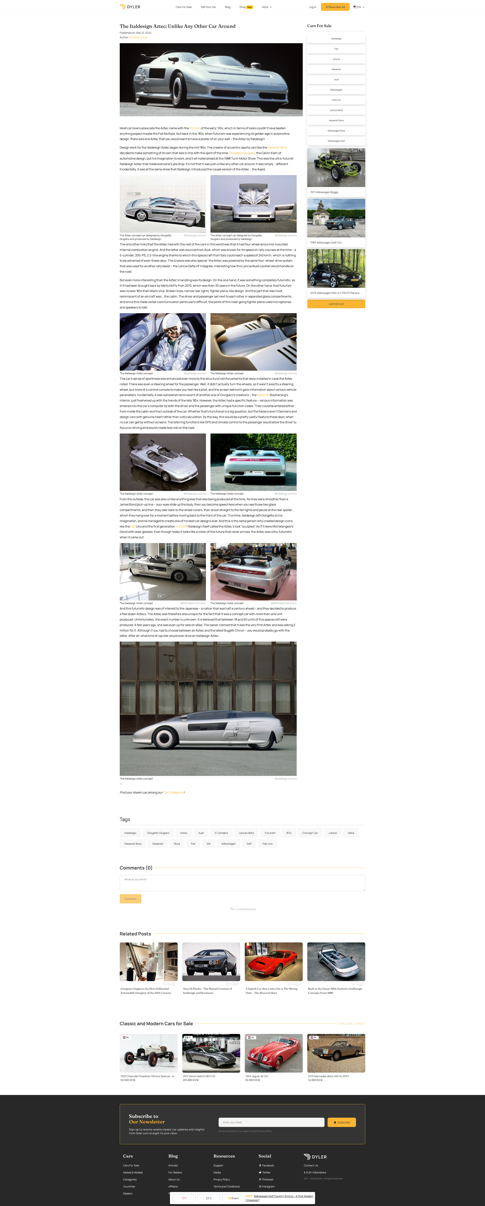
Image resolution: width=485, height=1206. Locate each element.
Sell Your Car (208, 7)
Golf (249, 843)
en (359, 7)
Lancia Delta (336, 110)
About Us (174, 1179)
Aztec (183, 833)
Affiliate (173, 1186)
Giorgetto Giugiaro (242, 153)
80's (288, 833)
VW (208, 843)
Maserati (263, 395)
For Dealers (175, 1172)
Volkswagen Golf (336, 140)
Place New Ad (336, 7)
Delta (351, 833)
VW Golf (181, 526)
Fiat (132, 526)
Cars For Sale (184, 7)
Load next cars (336, 303)
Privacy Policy (222, 1179)
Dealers (127, 1193)
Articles (173, 1165)
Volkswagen (336, 89)
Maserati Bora (277, 147)
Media (217, 1172)
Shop (245, 7)
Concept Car (310, 833)
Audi (336, 79)
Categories (130, 1179)
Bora (177, 843)
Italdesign (336, 38)
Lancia (336, 59)
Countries (129, 1186)
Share (235, 1198)
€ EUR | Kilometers (315, 1172)
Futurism (270, 833)
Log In (312, 7)
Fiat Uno (336, 100)
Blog (227, 7)
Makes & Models (133, 1172)
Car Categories (173, 792)
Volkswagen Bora (336, 130)
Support (218, 1165)
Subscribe (344, 1122)
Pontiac (194, 128)
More (265, 7)
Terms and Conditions (227, 1186)
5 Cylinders (221, 833)
